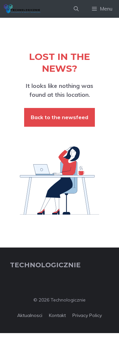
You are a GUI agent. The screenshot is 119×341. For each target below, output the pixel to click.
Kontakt (57, 315)
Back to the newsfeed (59, 117)
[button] (76, 9)
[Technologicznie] (22, 9)
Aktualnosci (29, 315)
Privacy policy (87, 315)
